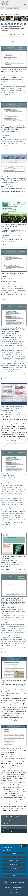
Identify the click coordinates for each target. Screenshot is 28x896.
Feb (7, 34)
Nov (19, 38)
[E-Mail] (21, 24)
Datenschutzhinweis (18, 887)
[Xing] (18, 24)
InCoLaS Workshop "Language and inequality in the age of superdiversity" (14, 749)
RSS (14, 872)
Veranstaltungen (8, 831)
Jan (3, 34)
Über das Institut (14, 857)
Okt (15, 38)
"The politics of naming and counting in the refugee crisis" (13, 475)
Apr (15, 34)
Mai (19, 34)
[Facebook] (2, 24)
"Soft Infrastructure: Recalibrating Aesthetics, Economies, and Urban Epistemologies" (14, 226)
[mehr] (3, 97)
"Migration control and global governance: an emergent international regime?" (13, 275)
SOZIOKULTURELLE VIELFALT (12, 816)
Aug (7, 38)
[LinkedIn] (5, 24)
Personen (6, 827)
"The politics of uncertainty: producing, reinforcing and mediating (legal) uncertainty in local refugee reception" (14, 178)
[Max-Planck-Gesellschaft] (7, 883)
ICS (14, 875)
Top (24, 845)
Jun (23, 34)
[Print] (24, 24)
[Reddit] (9, 24)
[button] (14, 838)
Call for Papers (14, 868)
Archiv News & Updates (14, 860)
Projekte (6, 823)
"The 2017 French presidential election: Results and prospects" (13, 407)
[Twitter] (12, 24)
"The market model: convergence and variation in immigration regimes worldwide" (13, 71)
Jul (3, 38)
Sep (11, 38)
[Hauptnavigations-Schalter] (25, 5)
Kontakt (14, 853)
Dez (23, 38)
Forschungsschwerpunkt (11, 820)
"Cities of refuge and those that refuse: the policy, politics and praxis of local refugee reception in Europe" (13, 127)
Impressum (7, 887)
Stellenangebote (14, 864)
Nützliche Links (7, 847)
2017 (13, 41)
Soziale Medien (7, 850)
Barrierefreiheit (14, 889)
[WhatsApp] (15, 24)
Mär (11, 34)
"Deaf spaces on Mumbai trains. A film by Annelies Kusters (13, 557)
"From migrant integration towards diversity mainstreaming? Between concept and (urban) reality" (13, 329)
